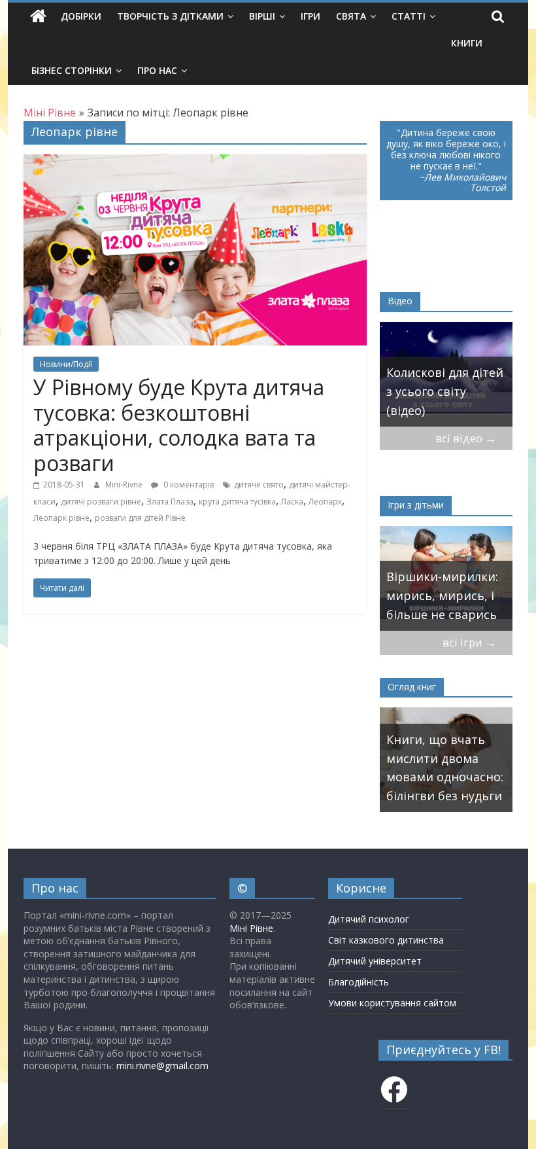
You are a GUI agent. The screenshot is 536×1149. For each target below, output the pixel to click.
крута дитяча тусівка (237, 501)
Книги (466, 43)
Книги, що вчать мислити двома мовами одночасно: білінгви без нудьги (444, 768)
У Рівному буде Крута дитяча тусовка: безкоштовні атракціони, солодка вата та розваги (178, 424)
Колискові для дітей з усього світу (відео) (444, 391)
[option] (446, 374)
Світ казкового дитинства (386, 940)
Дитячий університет (375, 961)
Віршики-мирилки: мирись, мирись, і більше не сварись (442, 595)
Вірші (262, 16)
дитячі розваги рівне (101, 501)
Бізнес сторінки (71, 70)
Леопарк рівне (61, 517)
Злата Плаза (169, 501)
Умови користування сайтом (392, 1003)
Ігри (310, 16)
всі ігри (469, 642)
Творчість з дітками (170, 16)
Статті (409, 16)
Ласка (292, 501)
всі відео (465, 438)
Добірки (81, 16)
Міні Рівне (251, 928)
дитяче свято (259, 484)
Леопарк (325, 501)
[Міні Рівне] (38, 16)
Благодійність (358, 982)
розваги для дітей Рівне (140, 517)
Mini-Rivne (124, 484)
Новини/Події (66, 364)
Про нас (157, 70)
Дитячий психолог (368, 919)
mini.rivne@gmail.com (162, 1065)
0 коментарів (187, 484)
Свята (351, 16)
